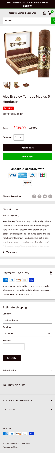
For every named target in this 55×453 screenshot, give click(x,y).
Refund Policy (9, 370)
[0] (50, 13)
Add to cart (28, 147)
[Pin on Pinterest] (39, 196)
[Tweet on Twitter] (45, 196)
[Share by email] (50, 196)
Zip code (7, 340)
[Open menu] (4, 13)
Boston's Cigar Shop (13, 114)
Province (7, 327)
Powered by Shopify (11, 447)
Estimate (11, 358)
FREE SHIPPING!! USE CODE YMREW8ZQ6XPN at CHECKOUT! (27, 4)
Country (7, 313)
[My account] (44, 13)
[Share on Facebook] (34, 196)
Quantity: (7, 137)
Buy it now (27, 156)
